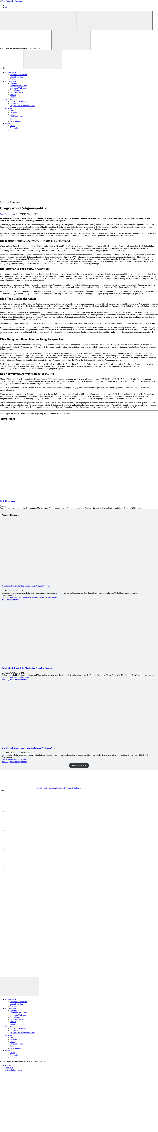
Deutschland (42, 788)
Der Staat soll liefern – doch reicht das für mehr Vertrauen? (27, 748)
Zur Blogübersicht (79, 765)
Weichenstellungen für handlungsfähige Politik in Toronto (26, 586)
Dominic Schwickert (10, 597)
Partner (12, 115)
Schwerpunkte (10, 72)
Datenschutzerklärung (13, 1070)
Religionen (76, 788)
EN (6, 7)
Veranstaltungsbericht (10, 599)
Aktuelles (13, 83)
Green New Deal (16, 77)
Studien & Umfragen (18, 88)
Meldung (5, 679)
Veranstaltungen (11, 99)
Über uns (8, 108)
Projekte (13, 79)
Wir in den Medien (17, 117)
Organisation (15, 112)
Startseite (8, 1065)
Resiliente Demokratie (18, 75)
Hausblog (51, 788)
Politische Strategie (63, 788)
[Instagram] (23, 1129)
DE (6, 5)
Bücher (13, 95)
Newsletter (14, 128)
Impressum (14, 130)
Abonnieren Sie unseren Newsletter (14, 48)
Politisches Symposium (19, 101)
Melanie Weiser (38, 597)
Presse (12, 126)
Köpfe (12, 110)
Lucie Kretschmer (7, 214)
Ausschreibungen (16, 121)
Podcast (13, 97)
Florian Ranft (24, 677)
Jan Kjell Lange (51, 597)
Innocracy (14, 103)
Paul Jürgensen (25, 597)
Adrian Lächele (20, 759)
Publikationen (10, 81)
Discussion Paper (16, 92)
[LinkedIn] (23, 1091)
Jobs (11, 119)
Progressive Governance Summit (22, 106)
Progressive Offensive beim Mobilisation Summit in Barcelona (27, 668)
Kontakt (8, 123)
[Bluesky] (23, 1110)
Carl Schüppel (7, 759)
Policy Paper (15, 90)
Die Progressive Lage (18, 86)
